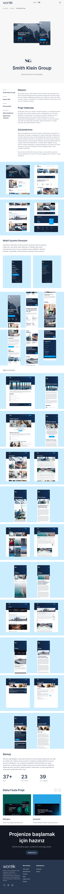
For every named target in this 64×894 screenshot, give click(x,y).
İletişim (25, 881)
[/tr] (9, 2)
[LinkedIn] (12, 885)
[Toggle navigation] (60, 2)
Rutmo (38, 871)
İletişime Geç (32, 852)
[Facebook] (4, 885)
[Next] (59, 790)
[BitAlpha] (17, 804)
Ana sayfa (5, 8)
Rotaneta (39, 869)
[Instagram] (8, 885)
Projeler (12, 8)
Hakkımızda (26, 879)
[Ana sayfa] (11, 866)
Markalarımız (26, 871)
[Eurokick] (47, 804)
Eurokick (36, 819)
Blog (24, 876)
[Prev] (55, 790)
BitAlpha (6, 819)
